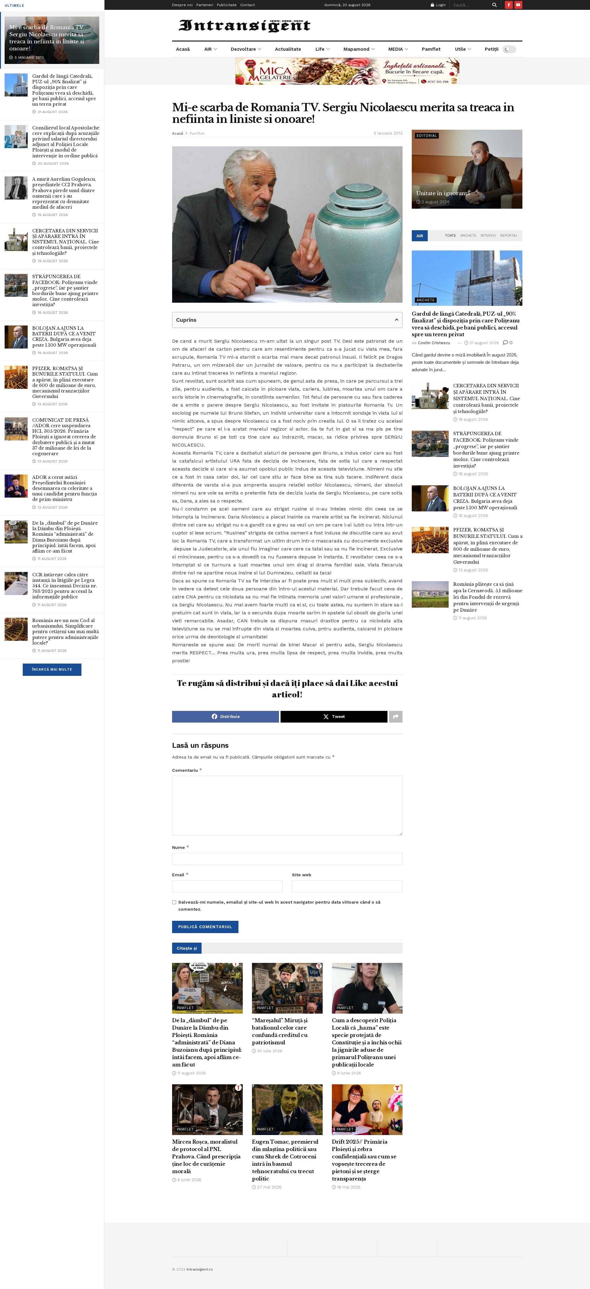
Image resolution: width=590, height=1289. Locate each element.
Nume (180, 847)
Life (320, 49)
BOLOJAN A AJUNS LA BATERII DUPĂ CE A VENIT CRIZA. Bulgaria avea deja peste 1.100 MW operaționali (64, 336)
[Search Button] (493, 5)
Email (180, 874)
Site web (301, 874)
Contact (247, 5)
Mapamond (356, 49)
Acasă (183, 49)
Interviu (488, 236)
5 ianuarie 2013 (388, 133)
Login (440, 5)
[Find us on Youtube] (518, 5)
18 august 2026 (472, 473)
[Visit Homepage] (245, 25)
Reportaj (508, 236)
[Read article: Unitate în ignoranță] (467, 169)
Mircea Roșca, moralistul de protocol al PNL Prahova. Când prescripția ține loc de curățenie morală (206, 1156)
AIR (208, 49)
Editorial (427, 136)
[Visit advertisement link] (347, 71)
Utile (460, 49)
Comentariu (187, 770)
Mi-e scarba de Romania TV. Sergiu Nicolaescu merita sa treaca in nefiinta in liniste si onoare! (46, 38)
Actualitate (288, 49)
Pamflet (431, 49)
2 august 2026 (435, 201)
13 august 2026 (472, 570)
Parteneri (204, 5)
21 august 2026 (483, 343)
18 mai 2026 (348, 1187)
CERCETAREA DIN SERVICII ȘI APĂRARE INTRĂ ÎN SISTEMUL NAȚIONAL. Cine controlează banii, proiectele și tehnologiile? (65, 242)
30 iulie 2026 (269, 1051)
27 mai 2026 (268, 1187)
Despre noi (182, 5)
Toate (450, 236)
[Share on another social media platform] (396, 717)
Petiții (491, 49)
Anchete (468, 236)
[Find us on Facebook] (509, 5)
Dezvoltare (243, 49)
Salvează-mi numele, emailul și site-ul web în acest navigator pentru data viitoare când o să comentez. (279, 905)
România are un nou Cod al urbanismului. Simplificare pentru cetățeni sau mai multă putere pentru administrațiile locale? (65, 632)
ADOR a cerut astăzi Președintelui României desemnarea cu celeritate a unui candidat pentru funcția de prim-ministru (64, 489)
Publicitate (227, 5)
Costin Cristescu (434, 343)
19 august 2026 (472, 419)
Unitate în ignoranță (443, 193)
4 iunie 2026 (188, 1179)
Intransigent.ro (200, 1269)
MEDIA (395, 49)
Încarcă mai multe (52, 670)
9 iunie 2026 (348, 1073)
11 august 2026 (191, 1073)
